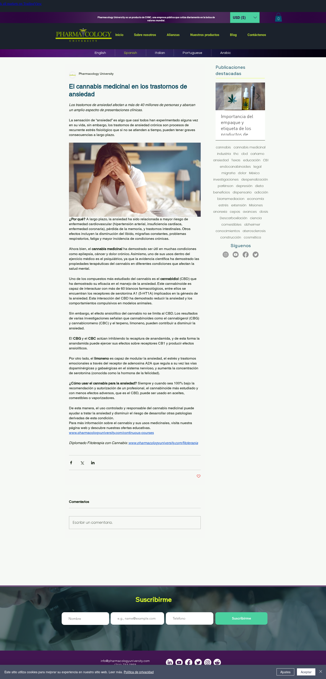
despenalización (254, 179)
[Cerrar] (320, 671)
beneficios (221, 192)
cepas (235, 212)
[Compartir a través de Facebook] (71, 463)
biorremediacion (230, 199)
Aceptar (306, 672)
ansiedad (221, 160)
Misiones (256, 205)
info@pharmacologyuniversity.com (125, 661)
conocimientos (228, 231)
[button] (245, 17)
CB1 (265, 160)
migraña (228, 173)
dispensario (242, 192)
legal (257, 167)
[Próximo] (302, 17)
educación (251, 160)
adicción (261, 192)
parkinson (225, 186)
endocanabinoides (235, 167)
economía (255, 199)
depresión (244, 186)
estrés (223, 205)
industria (224, 154)
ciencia (256, 218)
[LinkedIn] (169, 662)
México (254, 173)
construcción (230, 237)
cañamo (257, 154)
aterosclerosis (254, 231)
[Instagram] (226, 255)
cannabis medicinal (249, 147)
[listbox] (245, 17)
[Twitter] (256, 255)
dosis (263, 212)
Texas (235, 160)
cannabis (223, 147)
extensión (238, 205)
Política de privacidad (139, 672)
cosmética (252, 237)
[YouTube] (236, 255)
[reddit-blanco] (217, 662)
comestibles (231, 224)
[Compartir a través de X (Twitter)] (82, 463)
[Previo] (24, 17)
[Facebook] (246, 255)
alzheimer (252, 224)
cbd (244, 154)
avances (250, 212)
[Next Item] (258, 96)
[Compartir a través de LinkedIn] (93, 463)
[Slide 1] (163, 12)
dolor (242, 173)
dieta (259, 186)
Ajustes (285, 672)
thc (236, 154)
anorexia (220, 212)
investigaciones (226, 179)
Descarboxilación (233, 218)
